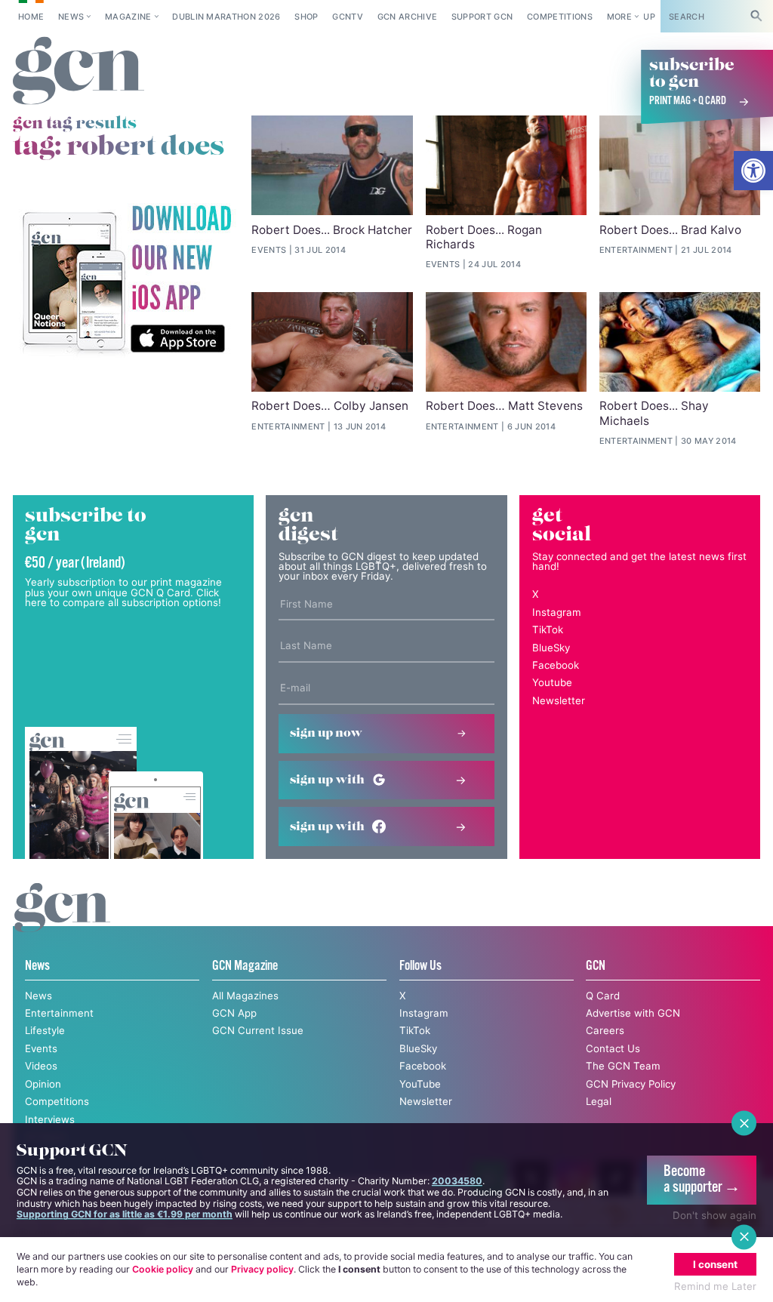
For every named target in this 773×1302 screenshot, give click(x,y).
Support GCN (482, 16)
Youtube (552, 682)
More (619, 16)
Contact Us (613, 1048)
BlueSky (551, 648)
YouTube (420, 1084)
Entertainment (59, 1013)
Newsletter (558, 700)
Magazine (128, 16)
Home (31, 16)
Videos (41, 1066)
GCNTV (347, 16)
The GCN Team (623, 1066)
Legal (598, 1101)
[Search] (756, 16)
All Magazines (245, 996)
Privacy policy (262, 1269)
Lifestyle (45, 1030)
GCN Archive (407, 16)
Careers (605, 1030)
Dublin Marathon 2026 (226, 16)
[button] (753, 170)
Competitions (560, 16)
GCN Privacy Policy (631, 1084)
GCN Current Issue (257, 1030)
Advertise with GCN (633, 1013)
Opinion (43, 1084)
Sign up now (326, 733)
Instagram (556, 612)
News (71, 16)
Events (41, 1048)
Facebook (555, 665)
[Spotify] (126, 280)
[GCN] (62, 921)
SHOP (306, 16)
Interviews (50, 1119)
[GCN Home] (79, 71)
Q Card (603, 996)
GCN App (234, 1013)
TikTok (547, 629)
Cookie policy (162, 1269)
